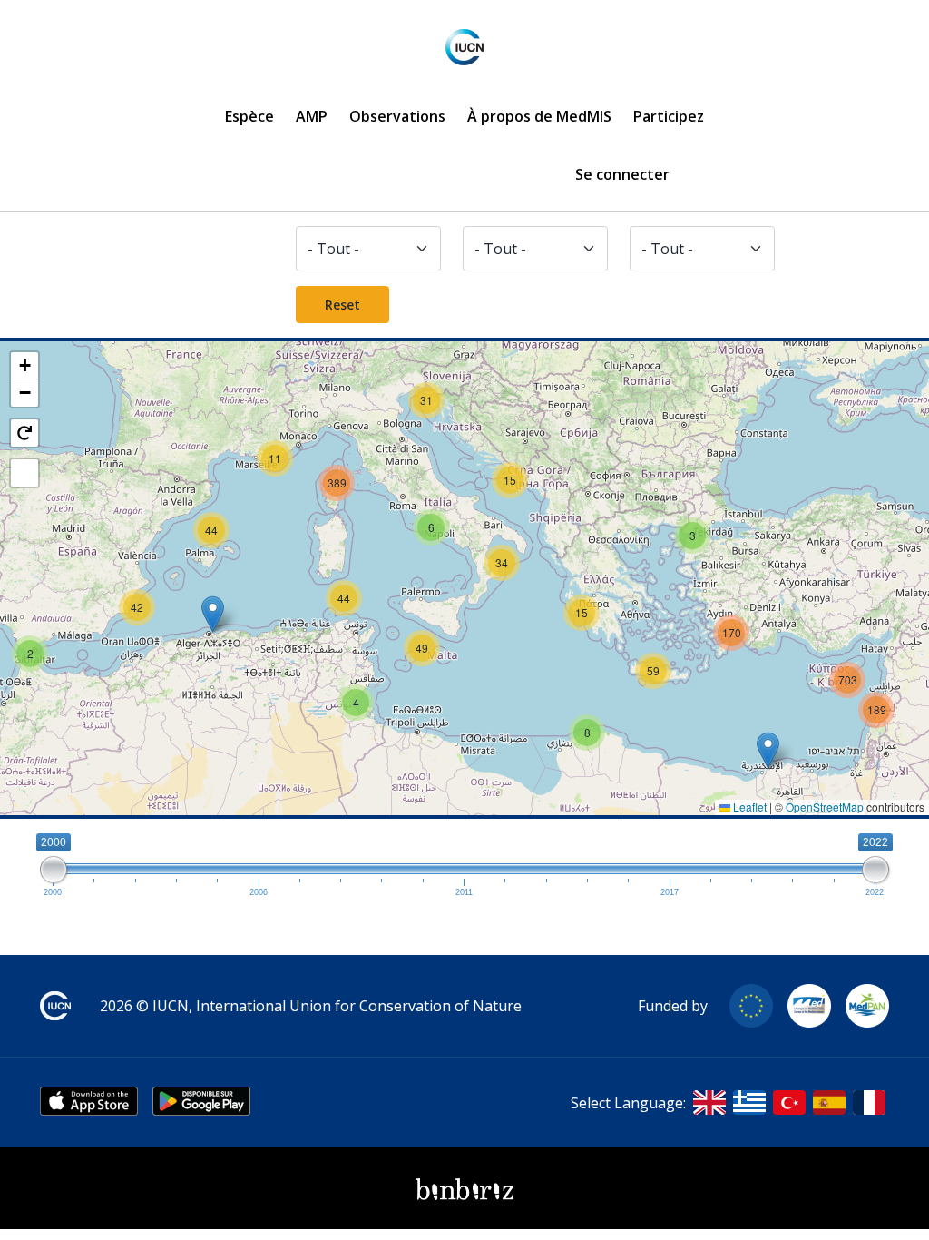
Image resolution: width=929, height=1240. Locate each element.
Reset (342, 304)
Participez (668, 116)
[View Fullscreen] (24, 473)
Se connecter (622, 174)
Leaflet (748, 806)
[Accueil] (464, 47)
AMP (312, 116)
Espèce (249, 116)
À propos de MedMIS (539, 116)
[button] (212, 614)
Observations (397, 116)
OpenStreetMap (825, 806)
